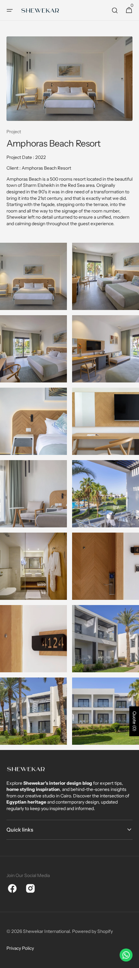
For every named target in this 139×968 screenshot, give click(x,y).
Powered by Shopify (92, 931)
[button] (10, 10)
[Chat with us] (126, 955)
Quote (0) (134, 721)
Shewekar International (46, 931)
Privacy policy (20, 948)
